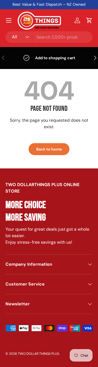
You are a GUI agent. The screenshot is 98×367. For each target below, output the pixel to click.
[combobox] (49, 37)
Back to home (49, 149)
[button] (89, 20)
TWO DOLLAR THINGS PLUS (38, 354)
